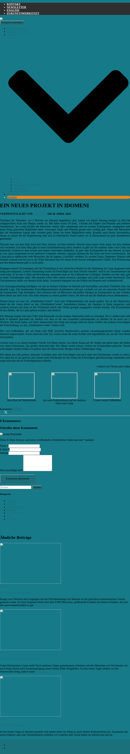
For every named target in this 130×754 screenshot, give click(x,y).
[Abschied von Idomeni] (30, 715)
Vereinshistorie (21, 191)
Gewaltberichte (15, 506)
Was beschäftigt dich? (11, 470)
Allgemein (12, 500)
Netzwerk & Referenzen (27, 185)
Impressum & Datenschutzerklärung (26, 745)
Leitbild (18, 182)
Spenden (12, 197)
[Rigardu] (5, 19)
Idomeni (17, 409)
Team (16, 179)
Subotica (11, 519)
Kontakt (13, 4)
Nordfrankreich (15, 513)
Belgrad (11, 503)
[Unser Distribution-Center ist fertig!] (30, 649)
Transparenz (20, 188)
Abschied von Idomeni (13, 725)
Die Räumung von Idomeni (15, 592)
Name (4, 445)
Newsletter (16, 7)
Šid (8, 516)
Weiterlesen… (41, 605)
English (13, 10)
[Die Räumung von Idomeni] (30, 582)
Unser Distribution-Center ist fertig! (20, 658)
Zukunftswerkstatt (23, 13)
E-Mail (4, 449)
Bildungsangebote (17, 28)
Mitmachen (13, 194)
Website (4, 453)
